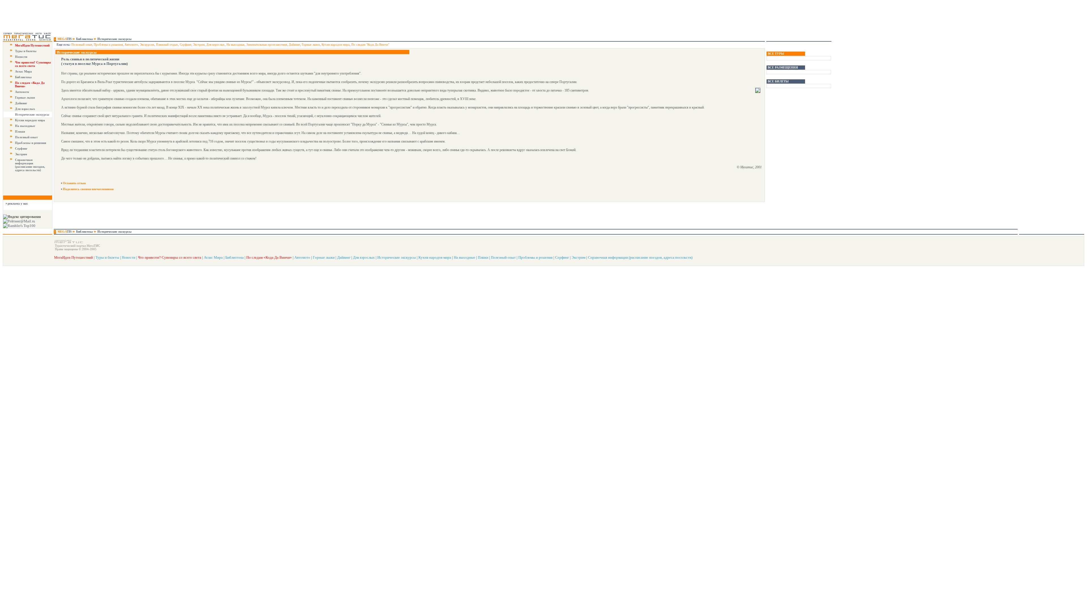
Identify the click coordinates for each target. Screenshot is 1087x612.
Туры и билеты (26, 51)
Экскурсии (147, 44)
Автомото (22, 92)
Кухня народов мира (30, 120)
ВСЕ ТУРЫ (776, 53)
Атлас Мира (23, 71)
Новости (21, 56)
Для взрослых (25, 108)
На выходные (25, 126)
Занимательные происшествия (266, 44)
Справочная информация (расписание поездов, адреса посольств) (30, 165)
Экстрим (21, 154)
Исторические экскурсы (32, 114)
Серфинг (21, 148)
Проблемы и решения (30, 142)
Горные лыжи (25, 97)
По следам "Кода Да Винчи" (370, 44)
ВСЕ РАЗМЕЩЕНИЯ (783, 67)
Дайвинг (21, 103)
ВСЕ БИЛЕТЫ (778, 81)
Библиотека (23, 77)
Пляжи (20, 131)
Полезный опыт (26, 137)
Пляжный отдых (167, 44)
